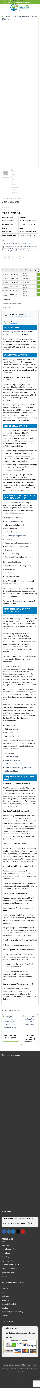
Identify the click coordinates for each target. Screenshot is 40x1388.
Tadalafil (20, 199)
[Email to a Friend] (14, 257)
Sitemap (5, 1277)
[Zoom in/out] (8, 1376)
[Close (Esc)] (2, 1376)
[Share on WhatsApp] (3, 257)
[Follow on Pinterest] (23, 1231)
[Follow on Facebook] (4, 1231)
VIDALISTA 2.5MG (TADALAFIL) (30, 1037)
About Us (5, 1245)
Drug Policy (6, 1257)
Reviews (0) (6, 308)
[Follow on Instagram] (8, 1231)
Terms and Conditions (10, 1269)
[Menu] (3, 7)
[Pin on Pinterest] (18, 257)
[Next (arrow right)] (8, 1384)
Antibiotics (6, 1296)
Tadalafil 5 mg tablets (17, 251)
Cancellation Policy (9, 1249)
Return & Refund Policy (10, 1265)
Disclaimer (6, 1253)
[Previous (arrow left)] (2, 1384)
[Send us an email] (18, 1231)
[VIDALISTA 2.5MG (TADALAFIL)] (29, 1024)
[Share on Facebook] (7, 257)
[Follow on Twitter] (13, 1231)
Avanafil (5, 1316)
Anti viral (5, 1288)
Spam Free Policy (8, 1273)
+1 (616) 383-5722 (12, 1328)
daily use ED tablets (25, 247)
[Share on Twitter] (11, 257)
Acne (3, 1292)
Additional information (12, 304)
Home (4, 199)
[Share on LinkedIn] (22, 257)
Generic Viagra (22, 243)
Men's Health (11, 199)
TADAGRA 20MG (10, 1036)
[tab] (20, 300)
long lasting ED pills (20, 249)
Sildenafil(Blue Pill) (9, 1304)
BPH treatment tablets (12, 247)
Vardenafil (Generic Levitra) (12, 1312)
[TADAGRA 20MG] (10, 1024)
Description (6, 299)
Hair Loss (5, 1300)
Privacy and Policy (8, 1261)
